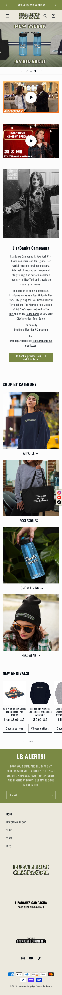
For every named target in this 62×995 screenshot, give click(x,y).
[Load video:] (31, 97)
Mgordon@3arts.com (36, 329)
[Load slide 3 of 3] (35, 71)
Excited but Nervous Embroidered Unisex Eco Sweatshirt (40, 711)
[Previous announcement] (6, 4)
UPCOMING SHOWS (16, 822)
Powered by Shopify (44, 986)
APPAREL (28, 453)
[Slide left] (23, 741)
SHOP (9, 830)
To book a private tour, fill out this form (31, 357)
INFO (8, 846)
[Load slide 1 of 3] (26, 71)
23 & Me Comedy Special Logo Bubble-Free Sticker (14, 711)
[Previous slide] (20, 70)
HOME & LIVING (28, 588)
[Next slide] (41, 70)
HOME (9, 814)
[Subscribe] (51, 795)
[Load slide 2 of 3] (31, 71)
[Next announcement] (55, 4)
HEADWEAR (28, 655)
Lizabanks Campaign (26, 986)
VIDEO (9, 838)
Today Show (32, 314)
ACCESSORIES (29, 520)
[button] (7, 16)
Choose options (14, 728)
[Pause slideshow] (58, 70)
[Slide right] (38, 741)
